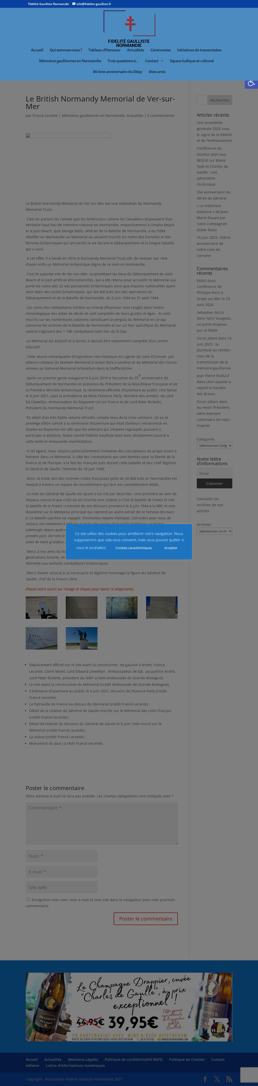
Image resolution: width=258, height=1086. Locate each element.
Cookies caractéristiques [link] (134, 548)
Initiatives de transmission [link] (199, 50)
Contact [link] (151, 61)
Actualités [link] (135, 50)
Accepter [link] (170, 548)
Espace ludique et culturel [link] (192, 61)
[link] (251, 82)
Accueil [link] (37, 50)
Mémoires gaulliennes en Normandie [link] (70, 61)
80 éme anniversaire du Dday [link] (117, 72)
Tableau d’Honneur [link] (104, 50)
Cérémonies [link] (160, 50)
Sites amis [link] (157, 72)
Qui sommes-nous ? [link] (66, 50)
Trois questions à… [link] (123, 61)
